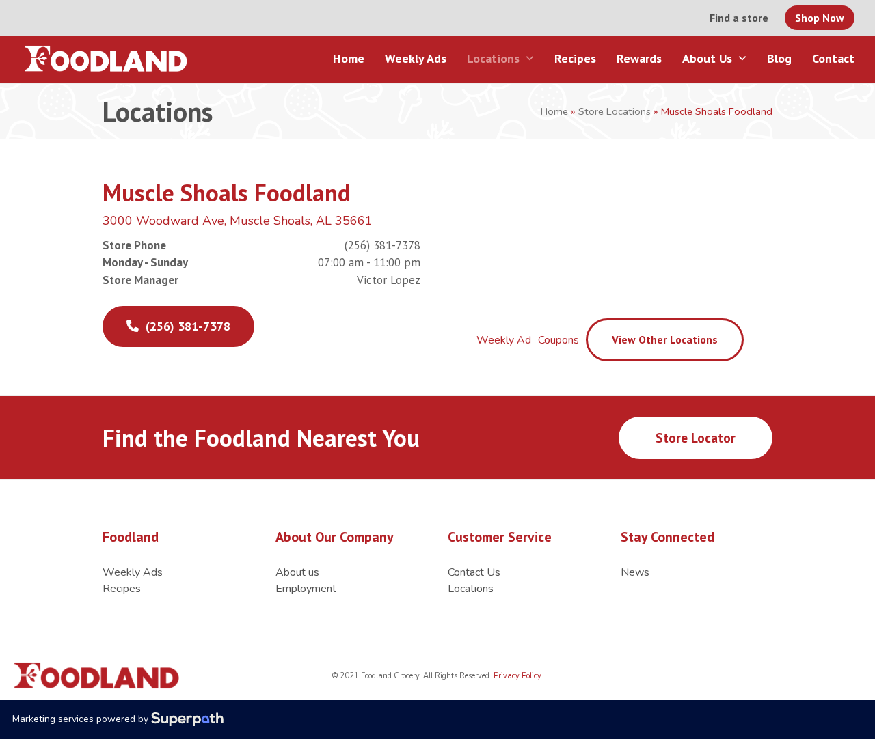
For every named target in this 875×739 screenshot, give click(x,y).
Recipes (122, 588)
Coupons (558, 340)
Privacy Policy (516, 676)
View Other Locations (665, 339)
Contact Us (474, 572)
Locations (471, 588)
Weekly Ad (503, 340)
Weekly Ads (133, 572)
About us (297, 572)
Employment (305, 588)
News (635, 572)
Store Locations (614, 111)
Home (554, 111)
